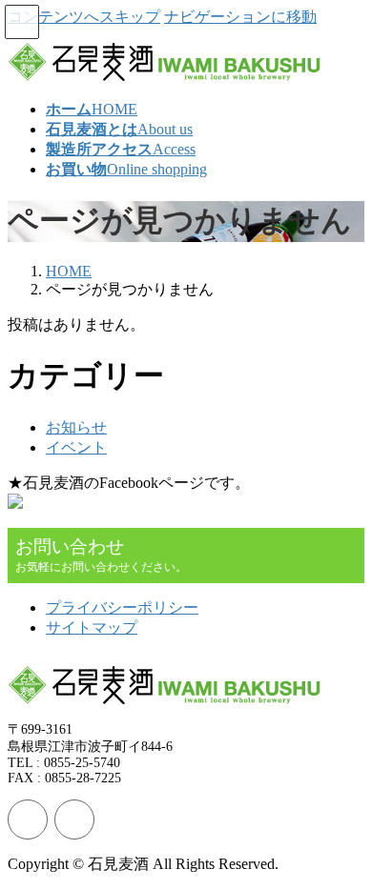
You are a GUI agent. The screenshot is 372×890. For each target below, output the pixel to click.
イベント (76, 447)
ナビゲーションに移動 (240, 17)
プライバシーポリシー (122, 607)
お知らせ (76, 427)
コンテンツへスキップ (84, 17)
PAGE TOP (345, 843)
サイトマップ (91, 627)
